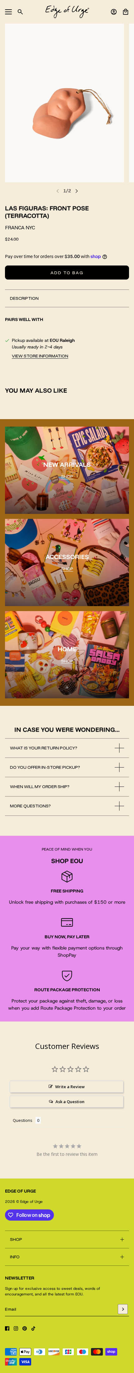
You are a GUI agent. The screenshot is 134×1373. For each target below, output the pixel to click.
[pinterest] (24, 1328)
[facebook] (7, 1328)
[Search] (20, 11)
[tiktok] (33, 1328)
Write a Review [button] (70, 1086)
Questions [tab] (22, 1120)
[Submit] (123, 1309)
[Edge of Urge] (67, 12)
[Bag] (125, 11)
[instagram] (15, 1328)
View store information (40, 356)
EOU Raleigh (62, 340)
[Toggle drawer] (8, 11)
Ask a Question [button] (69, 1101)
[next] (76, 190)
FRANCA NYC (20, 228)
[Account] (113, 11)
